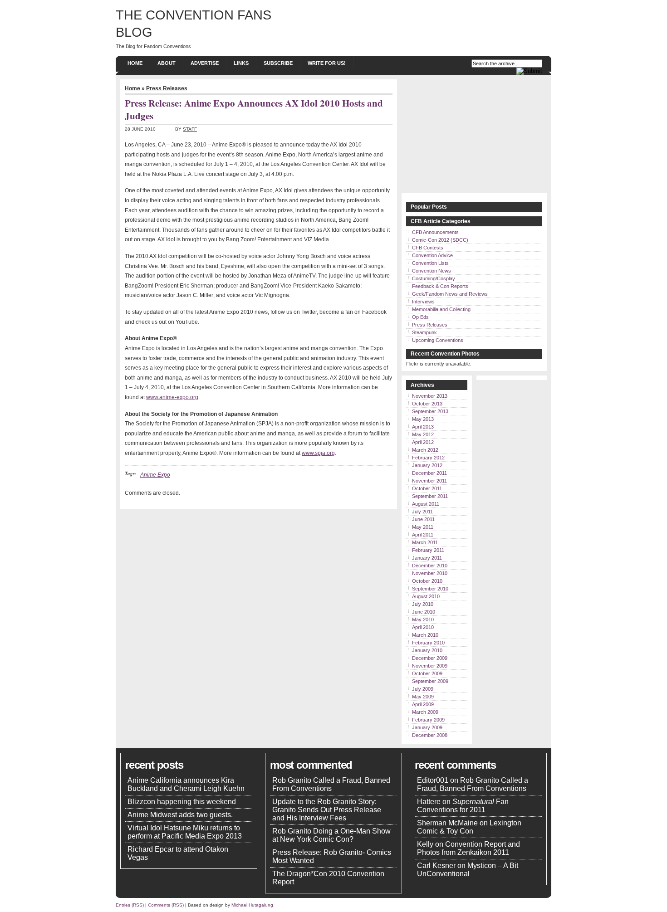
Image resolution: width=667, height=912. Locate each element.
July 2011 (422, 511)
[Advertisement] (474, 136)
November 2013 (429, 396)
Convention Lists (430, 263)
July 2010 (422, 604)
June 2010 (423, 612)
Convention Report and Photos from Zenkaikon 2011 (468, 848)
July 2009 (422, 689)
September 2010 (430, 588)
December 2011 (429, 473)
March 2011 (425, 542)
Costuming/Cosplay (433, 278)
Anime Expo (155, 475)
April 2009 (423, 704)
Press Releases (166, 88)
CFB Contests (427, 247)
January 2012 (427, 465)
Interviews (423, 301)
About (166, 63)
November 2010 (429, 573)
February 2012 (428, 457)
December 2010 (429, 565)
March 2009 (425, 712)
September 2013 (430, 411)
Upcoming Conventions (437, 340)
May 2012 (423, 434)
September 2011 (430, 496)
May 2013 (423, 419)
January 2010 (427, 650)
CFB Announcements (435, 232)
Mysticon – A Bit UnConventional (467, 870)
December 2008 (429, 735)
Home (135, 63)
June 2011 (423, 519)
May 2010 (423, 619)
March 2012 (425, 450)
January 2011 (427, 558)
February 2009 (428, 719)
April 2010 (423, 627)
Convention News (431, 270)
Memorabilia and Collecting (441, 309)
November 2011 (429, 480)
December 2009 (429, 658)
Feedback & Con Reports (440, 286)
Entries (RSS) (130, 904)
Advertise (205, 63)
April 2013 (423, 426)
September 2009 (430, 681)
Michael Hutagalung (252, 904)
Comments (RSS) (166, 904)
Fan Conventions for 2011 (463, 806)
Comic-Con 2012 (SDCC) (440, 240)
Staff (190, 129)
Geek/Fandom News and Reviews (450, 294)
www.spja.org (318, 453)
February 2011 (428, 550)
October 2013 (427, 403)
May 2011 (422, 527)
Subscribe (278, 63)
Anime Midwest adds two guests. (180, 815)
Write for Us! (327, 63)
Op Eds (420, 317)
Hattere (429, 801)
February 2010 (428, 642)
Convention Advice (432, 255)
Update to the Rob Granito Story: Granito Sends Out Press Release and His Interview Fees (326, 810)
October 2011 (427, 488)
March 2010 (425, 635)
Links (241, 63)
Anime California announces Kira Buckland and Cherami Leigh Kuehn (186, 784)
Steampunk (424, 332)
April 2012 (423, 442)
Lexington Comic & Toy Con (469, 827)
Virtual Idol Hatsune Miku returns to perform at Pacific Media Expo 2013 (185, 832)
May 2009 (423, 696)
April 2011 (422, 534)
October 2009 (427, 673)
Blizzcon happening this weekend (182, 801)
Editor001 (432, 780)
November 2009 (429, 665)
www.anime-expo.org (172, 397)
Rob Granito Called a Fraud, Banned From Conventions (331, 784)
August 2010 (426, 596)
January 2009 (427, 727)
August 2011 (425, 504)
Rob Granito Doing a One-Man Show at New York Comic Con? (331, 835)
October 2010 (427, 581)
